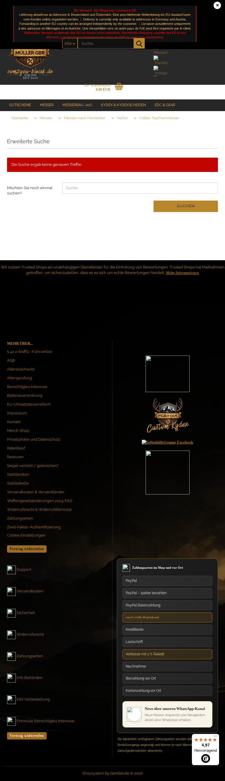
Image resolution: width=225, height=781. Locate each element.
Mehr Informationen (182, 272)
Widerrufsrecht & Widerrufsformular (39, 509)
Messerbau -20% (77, 105)
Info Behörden (29, 677)
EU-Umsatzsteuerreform (29, 404)
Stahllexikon (18, 474)
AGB (11, 360)
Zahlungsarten (20, 518)
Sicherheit (26, 613)
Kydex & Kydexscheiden (123, 105)
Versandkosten (30, 591)
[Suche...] (139, 43)
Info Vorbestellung (33, 699)
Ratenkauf (16, 448)
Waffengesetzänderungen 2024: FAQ (39, 501)
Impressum (17, 413)
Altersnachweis (21, 369)
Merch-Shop (18, 430)
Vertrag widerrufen (27, 549)
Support (24, 569)
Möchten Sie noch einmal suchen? (29, 191)
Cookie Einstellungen (26, 535)
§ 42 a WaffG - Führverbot (29, 351)
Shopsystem (93, 773)
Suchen (186, 206)
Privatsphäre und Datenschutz (33, 439)
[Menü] (215, 737)
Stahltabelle (18, 483)
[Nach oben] (209, 721)
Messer (47, 105)
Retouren (15, 457)
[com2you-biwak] (30, 51)
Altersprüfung (19, 378)
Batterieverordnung (24, 395)
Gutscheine (20, 105)
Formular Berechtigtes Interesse (45, 721)
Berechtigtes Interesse (27, 387)
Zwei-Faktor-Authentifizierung (34, 527)
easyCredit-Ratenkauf (142, 617)
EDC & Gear (165, 105)
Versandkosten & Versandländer (35, 492)
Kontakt (14, 422)
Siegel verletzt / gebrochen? (33, 465)
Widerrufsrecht (30, 634)
